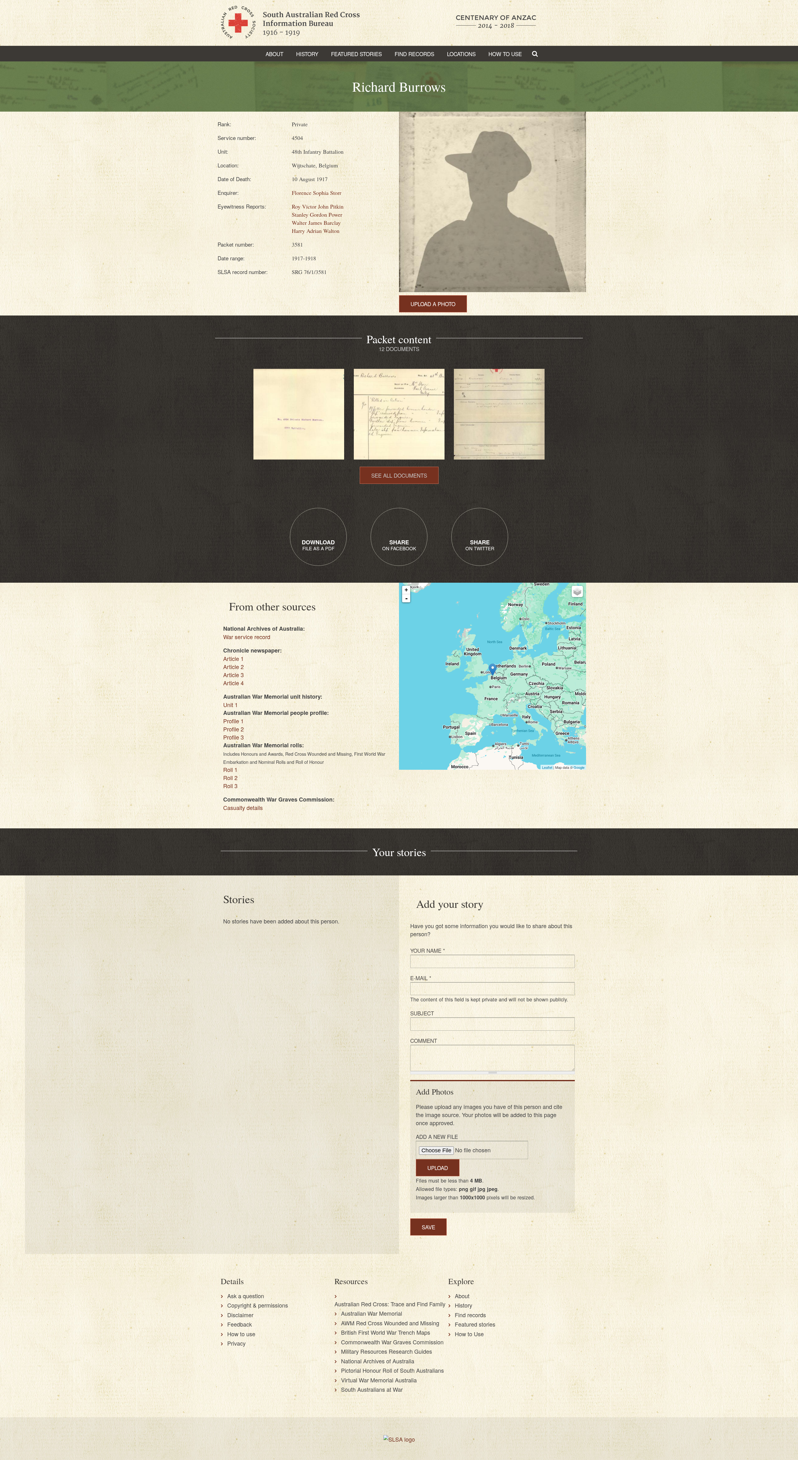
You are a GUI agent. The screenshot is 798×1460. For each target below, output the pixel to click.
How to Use (505, 54)
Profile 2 (233, 729)
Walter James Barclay (316, 222)
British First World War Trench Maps (385, 1332)
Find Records (414, 54)
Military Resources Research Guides (386, 1351)
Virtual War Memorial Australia (379, 1380)
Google (579, 767)
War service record (246, 637)
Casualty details (243, 807)
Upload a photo (433, 304)
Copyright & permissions (257, 1305)
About (274, 54)
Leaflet (547, 767)
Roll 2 (230, 777)
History (307, 54)
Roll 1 (230, 769)
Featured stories (356, 54)
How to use (241, 1334)
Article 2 (233, 667)
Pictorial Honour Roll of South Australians (392, 1370)
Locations (461, 54)
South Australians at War (372, 1389)
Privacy (236, 1343)
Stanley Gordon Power (317, 214)
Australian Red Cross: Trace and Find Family (389, 1304)
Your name (427, 950)
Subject (422, 1013)
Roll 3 (230, 786)
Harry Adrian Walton (315, 230)
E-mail (420, 978)
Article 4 (233, 683)
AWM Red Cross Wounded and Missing (390, 1323)
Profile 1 (233, 721)
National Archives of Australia (377, 1361)
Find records (470, 1315)
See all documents (399, 475)
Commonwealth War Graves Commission (392, 1342)
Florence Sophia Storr (316, 192)
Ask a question (245, 1296)
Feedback (239, 1324)
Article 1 (233, 658)
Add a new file (437, 1136)
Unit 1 (230, 705)
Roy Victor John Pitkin (318, 206)
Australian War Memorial (371, 1313)
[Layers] (577, 591)
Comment (423, 1040)
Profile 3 (233, 737)
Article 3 (233, 675)
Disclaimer (240, 1315)
